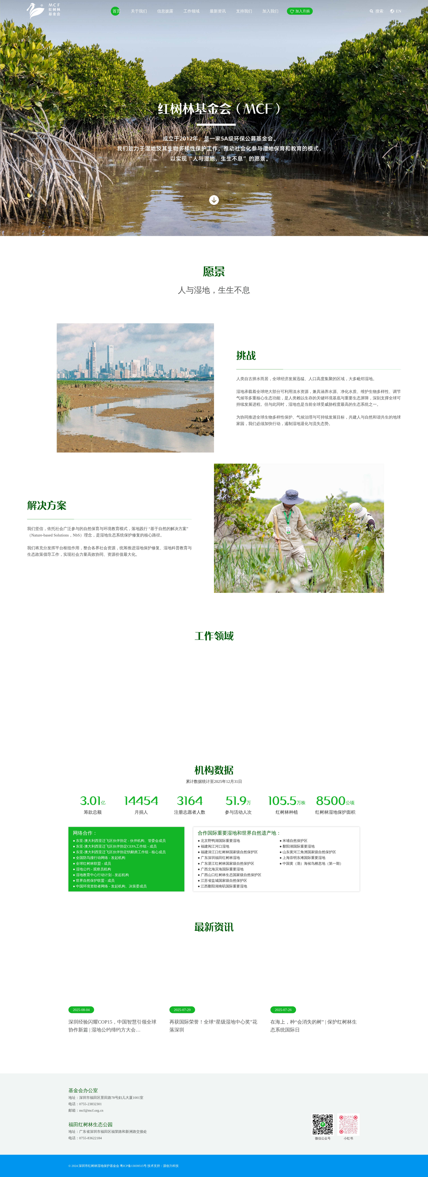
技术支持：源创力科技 (163, 1166)
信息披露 (165, 11)
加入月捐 (302, 11)
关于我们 (139, 11)
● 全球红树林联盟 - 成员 (92, 863)
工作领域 (191, 11)
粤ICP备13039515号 (133, 1166)
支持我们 (244, 11)
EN (398, 11)
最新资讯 (218, 11)
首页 (117, 11)
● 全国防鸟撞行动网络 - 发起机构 (99, 858)
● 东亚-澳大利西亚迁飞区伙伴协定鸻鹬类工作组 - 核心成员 (119, 852)
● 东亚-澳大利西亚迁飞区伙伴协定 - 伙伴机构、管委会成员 (119, 841)
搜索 (379, 11)
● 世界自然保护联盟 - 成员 (94, 881)
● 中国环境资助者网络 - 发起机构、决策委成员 (110, 886)
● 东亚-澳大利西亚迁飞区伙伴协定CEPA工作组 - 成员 (115, 846)
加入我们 (270, 11)
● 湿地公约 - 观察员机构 (92, 869)
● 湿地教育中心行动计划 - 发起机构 (101, 875)
